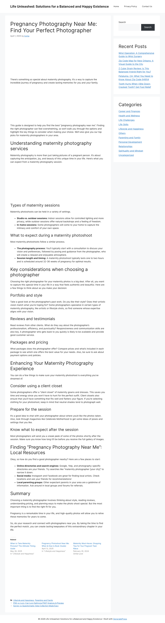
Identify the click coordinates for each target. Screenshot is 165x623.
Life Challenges (127, 120)
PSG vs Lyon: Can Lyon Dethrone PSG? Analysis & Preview (38, 603)
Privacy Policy (130, 6)
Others (122, 133)
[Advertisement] (58, 60)
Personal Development (130, 142)
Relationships (125, 146)
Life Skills (123, 124)
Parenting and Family (44, 600)
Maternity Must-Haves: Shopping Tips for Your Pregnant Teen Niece (87, 546)
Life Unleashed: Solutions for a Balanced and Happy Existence (59, 6)
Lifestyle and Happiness (23, 600)
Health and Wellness (129, 115)
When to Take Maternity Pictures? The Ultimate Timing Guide (22, 546)
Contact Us (147, 6)
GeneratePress (120, 619)
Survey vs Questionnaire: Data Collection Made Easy (36, 606)
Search (122, 22)
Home (116, 6)
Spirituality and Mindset (131, 151)
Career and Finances (129, 111)
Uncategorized (126, 155)
